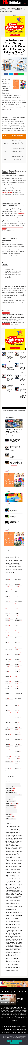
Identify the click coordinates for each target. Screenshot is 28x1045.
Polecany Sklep (12, 934)
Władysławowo (17, 739)
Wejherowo (12, 911)
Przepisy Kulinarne (18, 693)
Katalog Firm (12, 917)
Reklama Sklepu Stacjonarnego (8, 319)
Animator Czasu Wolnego (11, 841)
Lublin (16, 635)
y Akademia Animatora (6, 1002)
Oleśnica (7, 664)
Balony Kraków (13, 927)
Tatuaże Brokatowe (10, 966)
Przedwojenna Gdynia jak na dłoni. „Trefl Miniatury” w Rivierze (10, 388)
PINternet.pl (23, 384)
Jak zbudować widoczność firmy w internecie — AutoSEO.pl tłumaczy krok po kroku (23, 379)
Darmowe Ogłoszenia (15, 830)
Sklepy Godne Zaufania (11, 1013)
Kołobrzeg (7, 623)
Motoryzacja (17, 652)
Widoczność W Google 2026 (7, 322)
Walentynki (18, 911)
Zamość (7, 749)
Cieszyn (16, 586)
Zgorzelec (16, 753)
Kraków (16, 625)
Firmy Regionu (19, 835)
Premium (7, 688)
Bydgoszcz (17, 584)
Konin (16, 623)
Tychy (16, 729)
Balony (14, 868)
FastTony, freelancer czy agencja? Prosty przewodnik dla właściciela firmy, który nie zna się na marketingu (23, 392)
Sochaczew (8, 712)
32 (7, 505)
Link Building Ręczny (13, 314)
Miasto (16, 642)
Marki (6, 642)
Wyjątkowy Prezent (10, 899)
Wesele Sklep (13, 876)
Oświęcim (16, 669)
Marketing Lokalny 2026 (12, 316)
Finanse (7, 594)
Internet (7, 613)
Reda (19, 888)
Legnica (16, 632)
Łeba (6, 637)
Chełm (7, 586)
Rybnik (7, 705)
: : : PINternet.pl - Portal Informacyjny (8, 8)
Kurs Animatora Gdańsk (15, 885)
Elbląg (16, 591)
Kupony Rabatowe (9, 854)
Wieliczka (7, 737)
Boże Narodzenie (9, 925)
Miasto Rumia (16, 875)
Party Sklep (8, 963)
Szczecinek (8, 722)
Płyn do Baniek (9, 836)
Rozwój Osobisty (18, 698)
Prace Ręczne (8, 686)
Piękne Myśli (9, 803)
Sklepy (7, 710)
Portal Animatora (9, 833)
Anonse (7, 884)
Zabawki (7, 927)
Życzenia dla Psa (9, 761)
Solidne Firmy (16, 836)
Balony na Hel (17, 893)
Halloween (8, 879)
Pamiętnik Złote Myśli (11, 801)
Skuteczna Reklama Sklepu (7, 320)
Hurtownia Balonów (17, 862)
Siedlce (7, 707)
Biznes (18, 8)
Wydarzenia (17, 744)
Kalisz (16, 615)
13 (11, 517)
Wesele (10, 896)
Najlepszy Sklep (15, 1007)
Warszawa (7, 734)
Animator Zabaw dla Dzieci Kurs (13, 784)
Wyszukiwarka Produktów (15, 931)
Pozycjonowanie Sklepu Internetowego (16, 317)
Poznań (16, 681)
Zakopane (7, 746)
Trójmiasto (22, 1016)
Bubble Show (4, 1026)
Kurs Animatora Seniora (16, 963)
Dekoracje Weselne (10, 894)
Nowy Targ (17, 659)
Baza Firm (19, 881)
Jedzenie (16, 613)
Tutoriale (7, 729)
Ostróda (16, 666)
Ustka (7, 732)
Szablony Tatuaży (9, 906)
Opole (7, 666)
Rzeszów (16, 705)
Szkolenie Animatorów (11, 809)
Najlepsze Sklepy (4, 1010)
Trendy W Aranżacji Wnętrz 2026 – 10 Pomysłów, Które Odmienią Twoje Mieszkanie (16, 462)
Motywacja (9, 799)
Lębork (7, 632)
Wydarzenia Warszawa (15, 1025)
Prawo (16, 686)
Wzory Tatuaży (9, 902)
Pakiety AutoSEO (5, 317)
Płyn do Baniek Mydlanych (16, 856)
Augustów (7, 579)
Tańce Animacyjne (14, 897)
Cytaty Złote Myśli (16, 786)
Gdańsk (16, 596)
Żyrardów (7, 770)
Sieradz (16, 707)
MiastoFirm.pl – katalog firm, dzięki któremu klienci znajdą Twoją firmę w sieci (16, 448)
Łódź (16, 637)
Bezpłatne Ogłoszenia (13, 839)
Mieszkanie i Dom (18, 644)
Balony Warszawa (17, 866)
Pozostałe (7, 683)
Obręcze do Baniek (10, 869)
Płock (6, 678)
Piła (15, 676)
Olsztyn (16, 664)
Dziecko (7, 591)
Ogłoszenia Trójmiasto (10, 859)
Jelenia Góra (8, 615)
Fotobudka (8, 876)
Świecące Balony (12, 890)
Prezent (7, 881)
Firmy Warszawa (14, 970)
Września (7, 744)
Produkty (16, 688)
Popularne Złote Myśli (11, 805)
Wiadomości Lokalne (5, 1017)
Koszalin (7, 625)
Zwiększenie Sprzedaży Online (18, 322)
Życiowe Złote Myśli (10, 818)
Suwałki (7, 715)
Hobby (16, 608)
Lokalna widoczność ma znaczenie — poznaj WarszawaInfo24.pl (11, 367)
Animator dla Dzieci (21, 1032)
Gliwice (16, 598)
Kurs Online (8, 937)
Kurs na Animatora (10, 797)
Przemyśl (16, 691)
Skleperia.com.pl (21, 213)
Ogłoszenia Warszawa (17, 948)
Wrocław (16, 741)
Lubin (6, 635)
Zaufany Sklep (23, 1014)
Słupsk (16, 710)
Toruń (7, 727)
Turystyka (16, 727)
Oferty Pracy (17, 869)
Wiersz (8, 812)
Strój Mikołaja (17, 1016)
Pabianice (16, 671)
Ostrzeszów (8, 669)
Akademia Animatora (15, 920)
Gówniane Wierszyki (9, 606)
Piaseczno (7, 676)
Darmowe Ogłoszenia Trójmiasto (13, 857)
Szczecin (16, 720)
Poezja (16, 803)
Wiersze (16, 737)
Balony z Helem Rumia (17, 939)
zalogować (10, 410)
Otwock (7, 671)
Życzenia (16, 758)
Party (6, 674)
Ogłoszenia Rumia (12, 1026)
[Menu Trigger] (25, 3)
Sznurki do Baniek (13, 865)
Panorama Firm (9, 868)
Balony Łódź (12, 928)
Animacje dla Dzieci (15, 905)
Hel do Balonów (12, 891)
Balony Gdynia (14, 873)
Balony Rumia (14, 879)
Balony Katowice (16, 900)
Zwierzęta (7, 758)
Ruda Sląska (8, 703)
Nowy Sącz (17, 657)
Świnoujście (8, 720)
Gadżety (7, 596)
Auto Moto (20, 879)
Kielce (16, 618)
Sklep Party (8, 964)
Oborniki (7, 661)
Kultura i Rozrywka (9, 628)
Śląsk (17, 1010)
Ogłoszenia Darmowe (10, 967)
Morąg (16, 649)
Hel (15, 606)
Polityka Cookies (14, 1043)
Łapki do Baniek (9, 871)
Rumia (16, 703)
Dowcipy (16, 589)
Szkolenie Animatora (11, 807)
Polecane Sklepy (16, 1008)
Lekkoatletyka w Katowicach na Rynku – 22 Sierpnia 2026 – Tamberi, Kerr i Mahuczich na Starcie (10, 356)
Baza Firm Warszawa (6, 1031)
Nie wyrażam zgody (16, 1040)
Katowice (10, 420)
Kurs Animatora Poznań (11, 850)
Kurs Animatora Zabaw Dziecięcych (13, 794)
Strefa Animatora (9, 949)
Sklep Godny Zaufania (18, 319)
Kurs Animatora (10, 790)
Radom (7, 698)
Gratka (20, 847)
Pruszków (7, 691)
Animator (8, 912)
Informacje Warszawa (21, 1026)
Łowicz (7, 640)
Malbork (16, 640)
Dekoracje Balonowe (10, 909)
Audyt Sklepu (12, 312)
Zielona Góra (8, 756)
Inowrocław (17, 611)
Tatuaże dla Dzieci (16, 902)
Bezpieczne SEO (19, 312)
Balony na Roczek (15, 930)
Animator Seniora (18, 908)
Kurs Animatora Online (11, 504)
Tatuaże (11, 900)
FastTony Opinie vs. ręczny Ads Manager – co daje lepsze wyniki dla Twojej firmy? (22, 367)
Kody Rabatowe (18, 620)
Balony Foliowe (12, 884)
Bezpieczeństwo (18, 579)
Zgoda (9, 1040)
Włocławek (7, 741)
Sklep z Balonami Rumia (14, 924)
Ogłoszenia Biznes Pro (21, 316)
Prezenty (13, 943)
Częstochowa (8, 589)
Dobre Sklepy (23, 1008)
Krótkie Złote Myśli (10, 788)
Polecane (16, 324)
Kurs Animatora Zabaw (11, 792)
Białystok (7, 581)
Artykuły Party (9, 948)
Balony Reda (17, 922)
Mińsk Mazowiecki (9, 649)
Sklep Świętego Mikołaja (8, 1016)
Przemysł (7, 693)
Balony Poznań (17, 925)
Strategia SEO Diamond (17, 320)
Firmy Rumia (23, 1029)
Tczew (7, 724)
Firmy (16, 594)
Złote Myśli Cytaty (10, 816)
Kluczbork (7, 620)
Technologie (17, 724)
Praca (16, 683)
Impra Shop (8, 826)
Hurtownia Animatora (10, 832)
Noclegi (7, 654)
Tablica (10, 866)
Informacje (8, 611)
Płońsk (16, 678)
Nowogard (17, 654)
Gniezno (7, 601)
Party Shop (13, 826)
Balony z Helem (9, 887)
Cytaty (8, 786)
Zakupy (16, 746)
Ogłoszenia (11, 494)
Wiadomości (17, 734)
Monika (9, 361)
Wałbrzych (17, 732)
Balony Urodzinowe (10, 946)
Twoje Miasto (14, 1020)
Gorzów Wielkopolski (18, 601)
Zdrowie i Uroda (8, 753)
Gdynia (7, 598)
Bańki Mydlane (14, 844)
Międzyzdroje (8, 644)
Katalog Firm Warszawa (16, 1028)
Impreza (13, 827)
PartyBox (11, 908)
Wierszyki (7, 739)
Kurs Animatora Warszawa (11, 848)
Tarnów (16, 722)
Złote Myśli (17, 756)
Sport (16, 712)
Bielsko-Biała (17, 581)
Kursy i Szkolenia (18, 628)
